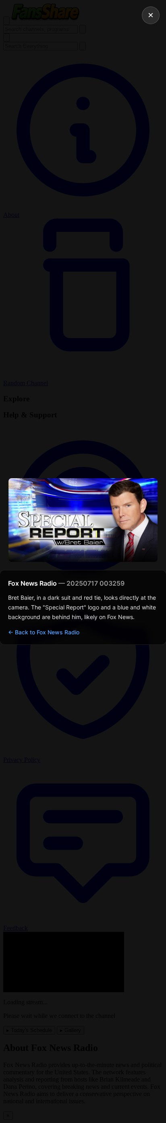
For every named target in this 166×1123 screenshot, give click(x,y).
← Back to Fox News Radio (43, 632)
